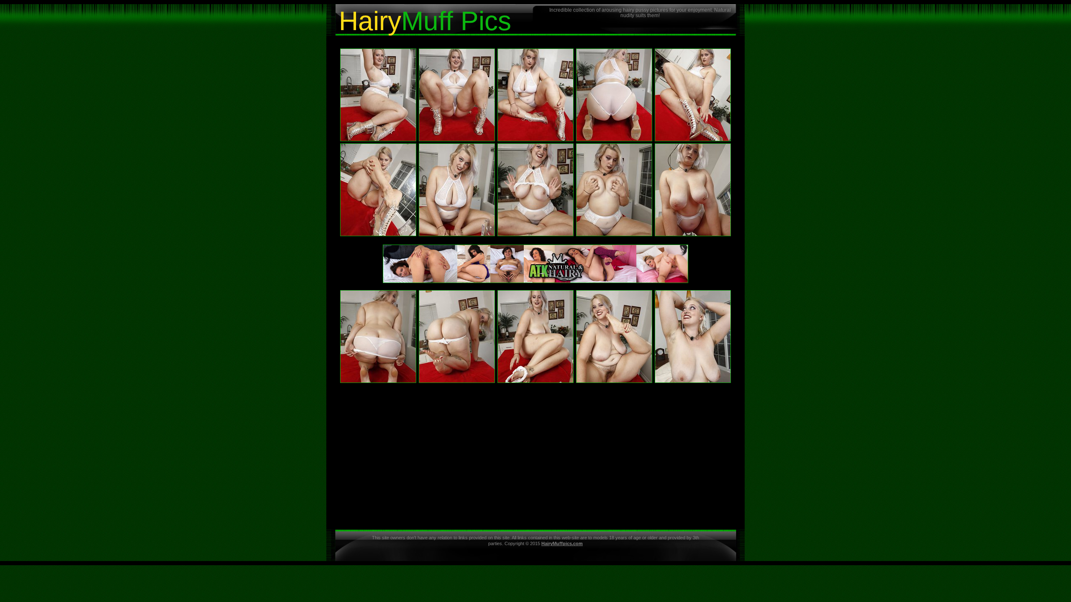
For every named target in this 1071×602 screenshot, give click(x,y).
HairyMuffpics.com (562, 543)
